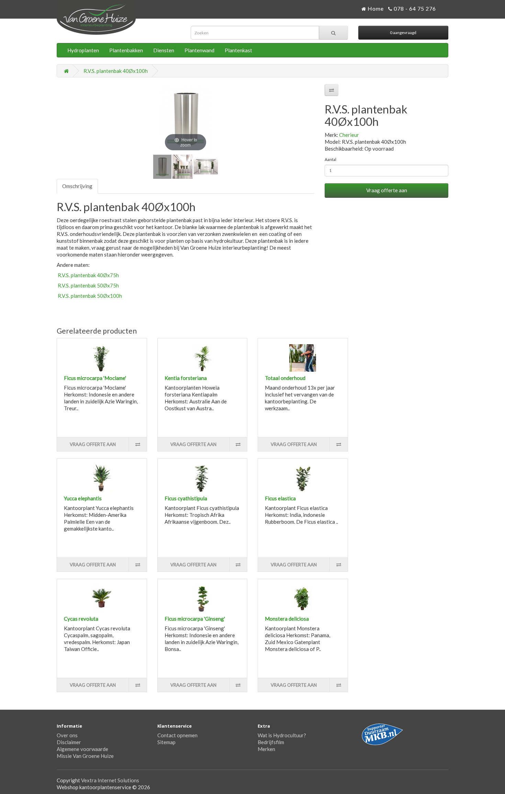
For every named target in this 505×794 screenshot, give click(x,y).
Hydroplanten (83, 50)
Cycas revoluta (81, 619)
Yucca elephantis (83, 498)
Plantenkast (238, 50)
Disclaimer (69, 742)
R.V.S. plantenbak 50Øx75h (88, 285)
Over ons (67, 735)
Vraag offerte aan (386, 190)
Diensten (163, 50)
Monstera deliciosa (287, 619)
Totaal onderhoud (285, 378)
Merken (266, 749)
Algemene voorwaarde (82, 749)
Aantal (330, 159)
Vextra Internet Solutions (110, 780)
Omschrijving (77, 186)
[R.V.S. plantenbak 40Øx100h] (162, 167)
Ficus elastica (280, 498)
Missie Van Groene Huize (85, 756)
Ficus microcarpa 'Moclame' (95, 378)
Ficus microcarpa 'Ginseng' (195, 619)
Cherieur (349, 135)
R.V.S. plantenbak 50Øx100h (89, 296)
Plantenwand (199, 50)
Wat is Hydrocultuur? (282, 735)
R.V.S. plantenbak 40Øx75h (88, 275)
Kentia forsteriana (186, 378)
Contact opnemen (177, 735)
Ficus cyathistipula (186, 498)
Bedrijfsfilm (271, 742)
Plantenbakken (126, 50)
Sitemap (166, 742)
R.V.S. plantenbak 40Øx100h (115, 71)
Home (375, 8)
